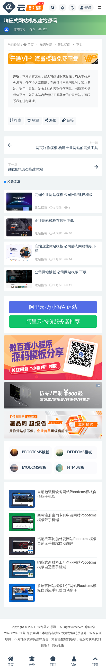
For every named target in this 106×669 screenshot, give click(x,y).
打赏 (17, 120)
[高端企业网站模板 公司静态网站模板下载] (19, 253)
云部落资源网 (46, 626)
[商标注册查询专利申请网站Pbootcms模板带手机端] (22, 522)
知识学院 (46, 44)
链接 (70, 120)
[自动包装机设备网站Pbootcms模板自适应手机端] (22, 499)
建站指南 (19, 29)
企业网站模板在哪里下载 (54, 221)
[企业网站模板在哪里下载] (19, 227)
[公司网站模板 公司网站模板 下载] (19, 279)
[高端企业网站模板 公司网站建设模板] (19, 202)
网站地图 (58, 645)
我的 (74, 664)
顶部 (95, 664)
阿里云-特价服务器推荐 (53, 321)
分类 (32, 664)
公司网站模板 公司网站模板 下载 (60, 272)
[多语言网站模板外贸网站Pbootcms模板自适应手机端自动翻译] (22, 593)
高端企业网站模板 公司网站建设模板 (64, 195)
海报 (52, 120)
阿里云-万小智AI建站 (53, 307)
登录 (88, 7)
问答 (53, 664)
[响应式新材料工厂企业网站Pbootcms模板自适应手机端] (22, 569)
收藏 (35, 120)
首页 (31, 44)
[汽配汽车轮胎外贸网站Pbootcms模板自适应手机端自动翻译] (22, 546)
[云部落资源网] (7, 29)
